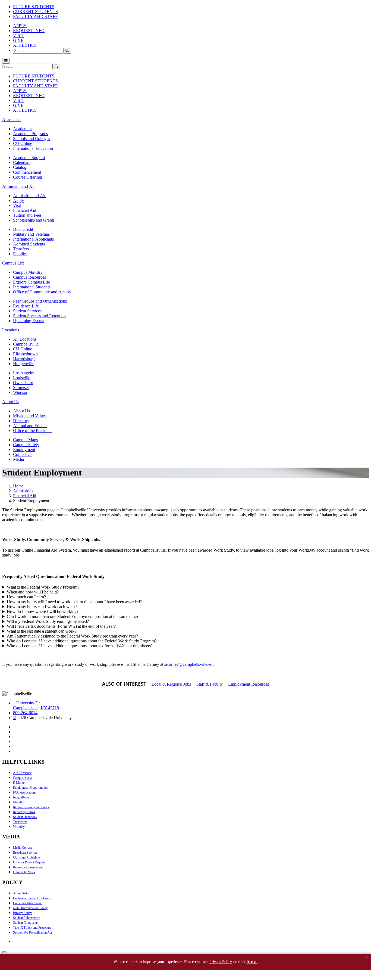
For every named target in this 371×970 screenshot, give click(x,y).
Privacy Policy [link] (220, 962)
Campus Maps (25, 439)
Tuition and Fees (27, 215)
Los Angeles (23, 373)
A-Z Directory (22, 773)
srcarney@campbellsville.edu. (190, 664)
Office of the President (32, 430)
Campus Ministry (28, 272)
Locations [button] (10, 330)
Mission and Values (29, 416)
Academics (22, 128)
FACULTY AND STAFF (35, 16)
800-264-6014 (25, 712)
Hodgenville (23, 363)
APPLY (20, 25)
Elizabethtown (25, 354)
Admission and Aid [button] (19, 186)
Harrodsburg (24, 358)
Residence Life (26, 306)
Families (20, 253)
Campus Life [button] (13, 263)
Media (18, 459)
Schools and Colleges (31, 138)
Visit (17, 205)
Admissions (23, 491)
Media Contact (22, 848)
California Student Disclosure (32, 898)
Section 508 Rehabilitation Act (32, 932)
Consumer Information (27, 903)
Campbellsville (26, 344)
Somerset (21, 387)
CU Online (22, 143)
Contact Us (22, 454)
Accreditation (21, 893)
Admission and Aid (29, 195)
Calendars (21, 162)
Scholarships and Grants (34, 220)
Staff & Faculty (209, 684)
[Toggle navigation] (6, 61)
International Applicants (33, 239)
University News (24, 872)
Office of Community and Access (42, 292)
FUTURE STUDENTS (33, 6)
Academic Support (29, 157)
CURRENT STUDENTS (35, 11)
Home (18, 486)
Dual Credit (23, 229)
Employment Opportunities (30, 787)
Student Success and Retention (39, 315)
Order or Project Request (29, 862)
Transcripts (20, 822)
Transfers (21, 249)
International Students (31, 287)
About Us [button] (10, 401)
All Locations (24, 339)
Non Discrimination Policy (30, 908)
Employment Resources (248, 684)
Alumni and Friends (30, 425)
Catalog (19, 167)
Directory (21, 420)
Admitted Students (29, 244)
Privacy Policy (22, 913)
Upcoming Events (28, 320)
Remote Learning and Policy (31, 807)
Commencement (27, 172)
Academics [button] (11, 119)
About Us (21, 411)
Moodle (18, 802)
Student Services (27, 311)
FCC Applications (24, 792)
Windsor (20, 392)
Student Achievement (26, 918)
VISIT (18, 35)
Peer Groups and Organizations (40, 301)
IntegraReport (22, 797)
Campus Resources (29, 277)
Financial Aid (24, 210)
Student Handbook (25, 817)
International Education (33, 148)
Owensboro (23, 382)
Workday (19, 827)
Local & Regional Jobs (171, 684)
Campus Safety (26, 444)
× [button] (366, 957)
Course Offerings (28, 177)
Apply (18, 200)
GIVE (18, 40)
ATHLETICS (25, 45)
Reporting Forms (24, 812)
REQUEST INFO (29, 30)
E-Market (19, 783)
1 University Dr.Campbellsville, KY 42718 (36, 705)
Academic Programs (30, 133)
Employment (24, 449)
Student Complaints (25, 923)
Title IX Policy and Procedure (32, 927)
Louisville (21, 377)
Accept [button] (252, 962)
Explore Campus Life (31, 282)
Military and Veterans (31, 234)
